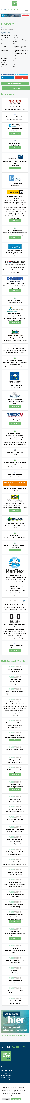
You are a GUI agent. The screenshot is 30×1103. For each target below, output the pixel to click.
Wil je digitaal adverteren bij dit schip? (15, 1035)
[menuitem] (22, 9)
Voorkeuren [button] (6, 1099)
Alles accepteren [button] (16, 1099)
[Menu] (26, 9)
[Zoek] (21, 9)
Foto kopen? (16, 88)
